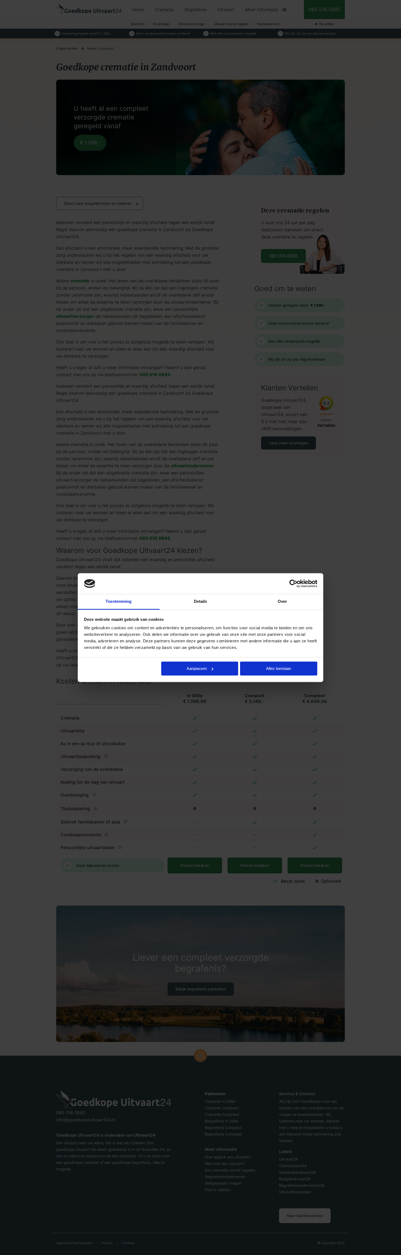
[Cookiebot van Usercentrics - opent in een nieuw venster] (293, 583)
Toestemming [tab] (118, 601)
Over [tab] (282, 601)
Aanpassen (197, 668)
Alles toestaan (278, 668)
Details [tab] (200, 601)
